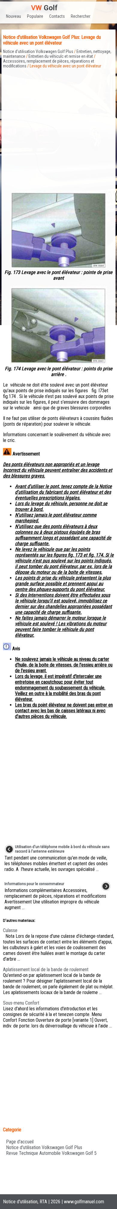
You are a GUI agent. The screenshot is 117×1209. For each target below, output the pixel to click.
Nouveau (13, 16)
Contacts (57, 16)
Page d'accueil (20, 1142)
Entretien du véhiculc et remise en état (60, 56)
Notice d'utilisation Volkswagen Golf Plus (38, 51)
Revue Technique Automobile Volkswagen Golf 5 (51, 1153)
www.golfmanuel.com (84, 1201)
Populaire (35, 16)
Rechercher (80, 16)
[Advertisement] (58, 127)
